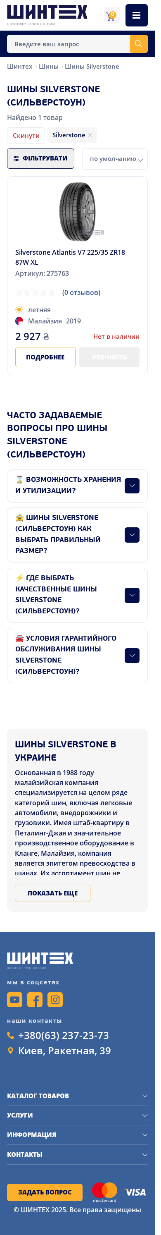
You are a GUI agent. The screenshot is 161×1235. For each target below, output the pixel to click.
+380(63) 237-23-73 (63, 1035)
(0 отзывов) (81, 292)
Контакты (25, 1154)
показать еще (53, 893)
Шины (49, 66)
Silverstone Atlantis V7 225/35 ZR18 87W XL (70, 257)
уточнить (109, 357)
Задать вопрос (45, 1192)
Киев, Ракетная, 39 (64, 1050)
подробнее (45, 357)
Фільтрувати (45, 158)
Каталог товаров (38, 1095)
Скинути (26, 135)
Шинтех (20, 66)
